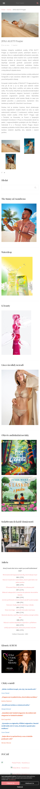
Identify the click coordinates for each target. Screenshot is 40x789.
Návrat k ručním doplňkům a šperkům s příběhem (20, 622)
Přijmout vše (10, 783)
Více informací (12, 779)
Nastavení (20, 787)
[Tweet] (4, 172)
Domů (3, 10)
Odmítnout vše (29, 783)
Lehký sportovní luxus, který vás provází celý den (20, 627)
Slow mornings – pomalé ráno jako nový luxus (20, 610)
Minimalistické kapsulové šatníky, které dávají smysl (20, 575)
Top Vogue (20, 3)
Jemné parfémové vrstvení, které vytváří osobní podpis (20, 600)
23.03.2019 (6, 45)
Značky (9, 10)
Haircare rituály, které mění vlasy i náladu (20, 605)
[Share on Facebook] (1, 172)
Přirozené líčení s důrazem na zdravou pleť (20, 587)
